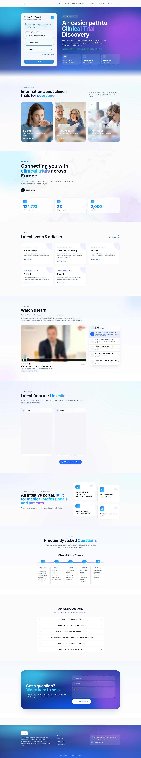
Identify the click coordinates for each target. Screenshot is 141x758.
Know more (30, 190)
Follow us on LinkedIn (70, 462)
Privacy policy (61, 741)
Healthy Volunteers (78, 3)
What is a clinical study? (60, 619)
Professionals (91, 3)
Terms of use (60, 738)
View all (112, 237)
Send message (80, 701)
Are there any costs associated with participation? (66, 637)
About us (59, 735)
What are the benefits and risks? (62, 625)
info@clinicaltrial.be (99, 742)
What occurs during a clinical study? (63, 631)
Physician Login (71, 16)
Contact (110, 3)
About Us (102, 3)
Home (60, 3)
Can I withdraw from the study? (62, 643)
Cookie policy (61, 744)
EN (118, 3)
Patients (66, 3)
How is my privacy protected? (61, 649)
